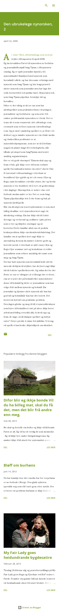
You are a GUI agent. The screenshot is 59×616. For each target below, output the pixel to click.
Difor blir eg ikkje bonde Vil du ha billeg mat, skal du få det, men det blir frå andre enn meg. (29, 407)
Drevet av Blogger (31, 607)
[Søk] (46, 5)
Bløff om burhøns (19, 465)
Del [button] (50, 335)
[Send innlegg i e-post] (5, 335)
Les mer (51, 447)
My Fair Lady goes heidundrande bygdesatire (28, 555)
